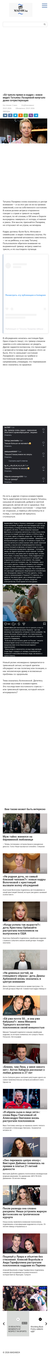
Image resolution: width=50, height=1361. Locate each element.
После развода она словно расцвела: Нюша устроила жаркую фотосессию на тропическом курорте (25, 1213)
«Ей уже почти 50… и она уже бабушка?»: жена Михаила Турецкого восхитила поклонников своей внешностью (23, 1023)
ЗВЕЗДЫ (6, 111)
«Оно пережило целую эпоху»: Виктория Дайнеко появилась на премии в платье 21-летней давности (23, 1165)
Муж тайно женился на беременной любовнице (18, 838)
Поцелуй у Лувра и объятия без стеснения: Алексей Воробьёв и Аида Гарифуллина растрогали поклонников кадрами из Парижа (24, 1261)
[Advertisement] (25, 60)
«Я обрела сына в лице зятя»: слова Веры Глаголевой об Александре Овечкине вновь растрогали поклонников (21, 1116)
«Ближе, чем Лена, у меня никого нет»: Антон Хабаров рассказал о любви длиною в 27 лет (24, 1069)
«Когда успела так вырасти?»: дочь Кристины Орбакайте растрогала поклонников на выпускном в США (22, 929)
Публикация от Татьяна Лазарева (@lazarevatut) (27, 329)
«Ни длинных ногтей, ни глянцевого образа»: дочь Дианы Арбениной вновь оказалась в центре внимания (24, 977)
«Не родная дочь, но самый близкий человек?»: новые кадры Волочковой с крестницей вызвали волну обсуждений (24, 881)
